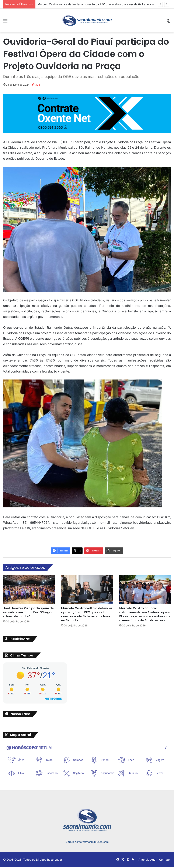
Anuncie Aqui (147, 859)
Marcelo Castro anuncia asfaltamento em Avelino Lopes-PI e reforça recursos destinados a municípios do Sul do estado (145, 614)
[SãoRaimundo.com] (87, 20)
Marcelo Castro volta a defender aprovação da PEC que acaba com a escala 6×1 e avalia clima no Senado (86, 614)
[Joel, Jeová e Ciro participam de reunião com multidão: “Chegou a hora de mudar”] (29, 589)
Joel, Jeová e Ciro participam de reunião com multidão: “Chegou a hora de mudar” (28, 612)
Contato (164, 859)
